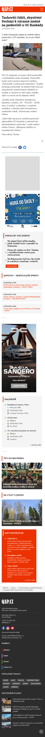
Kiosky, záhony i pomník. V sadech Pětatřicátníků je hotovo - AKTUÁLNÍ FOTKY (21, 298)
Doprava (16, 684)
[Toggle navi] (41, 9)
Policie (21, 680)
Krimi (5, 656)
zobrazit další (36, 445)
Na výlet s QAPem (13, 495)
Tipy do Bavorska (13, 458)
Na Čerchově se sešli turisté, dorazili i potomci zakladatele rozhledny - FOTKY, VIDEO (20, 286)
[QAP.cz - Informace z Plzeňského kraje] (7, 9)
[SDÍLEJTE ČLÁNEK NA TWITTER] (24, 147)
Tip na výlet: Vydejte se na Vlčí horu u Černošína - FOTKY (21, 309)
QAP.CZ (5, 588)
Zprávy (13, 588)
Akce (13, 680)
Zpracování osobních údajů (11, 632)
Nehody (6, 684)
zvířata (14, 687)
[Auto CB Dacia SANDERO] (19, 358)
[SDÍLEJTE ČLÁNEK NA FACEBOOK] (20, 147)
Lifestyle (7, 667)
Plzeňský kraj (33, 680)
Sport (6, 661)
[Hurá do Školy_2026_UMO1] (22, 211)
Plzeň (5, 680)
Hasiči (5, 687)
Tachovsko (12, 266)
